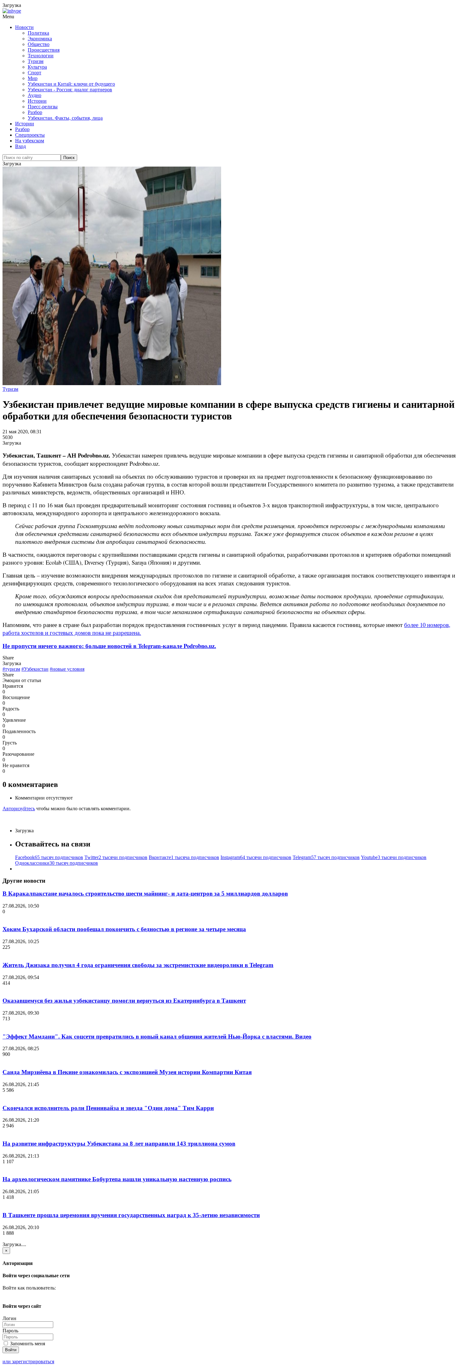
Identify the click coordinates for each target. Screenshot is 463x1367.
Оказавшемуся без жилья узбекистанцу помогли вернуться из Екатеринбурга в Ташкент (124, 1000)
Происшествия (44, 50)
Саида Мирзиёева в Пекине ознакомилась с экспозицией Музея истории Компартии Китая (127, 1072)
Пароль (10, 1330)
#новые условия (67, 669)
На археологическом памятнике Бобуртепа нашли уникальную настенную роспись (117, 1179)
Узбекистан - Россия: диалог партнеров (70, 89)
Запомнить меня (27, 1343)
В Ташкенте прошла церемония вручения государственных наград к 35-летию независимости (131, 1215)
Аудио (34, 95)
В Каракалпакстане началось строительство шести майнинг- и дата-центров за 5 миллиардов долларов (145, 893)
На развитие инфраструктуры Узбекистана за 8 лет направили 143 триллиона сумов (119, 1143)
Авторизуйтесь (19, 808)
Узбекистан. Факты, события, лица (65, 118)
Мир (32, 78)
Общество (38, 44)
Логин (9, 1318)
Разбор (35, 112)
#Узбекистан (35, 669)
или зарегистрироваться (28, 1361)
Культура (37, 67)
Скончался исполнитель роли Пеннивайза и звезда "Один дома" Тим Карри (108, 1108)
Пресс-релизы (43, 106)
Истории (37, 101)
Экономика (40, 38)
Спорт (34, 72)
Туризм (35, 61)
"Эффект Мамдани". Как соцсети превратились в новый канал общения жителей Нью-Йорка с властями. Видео (157, 1036)
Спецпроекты (30, 135)
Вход (20, 146)
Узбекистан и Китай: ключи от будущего (71, 84)
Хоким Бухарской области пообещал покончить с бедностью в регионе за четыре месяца (124, 929)
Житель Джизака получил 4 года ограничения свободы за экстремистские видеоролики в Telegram (138, 965)
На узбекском (29, 140)
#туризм (11, 669)
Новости (24, 27)
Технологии (41, 55)
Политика (38, 33)
